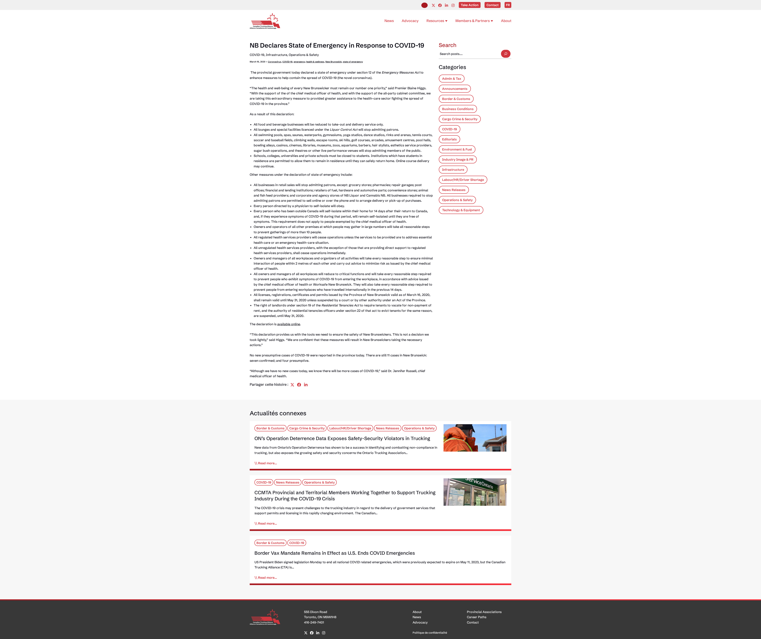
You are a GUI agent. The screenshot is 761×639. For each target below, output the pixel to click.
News (417, 617)
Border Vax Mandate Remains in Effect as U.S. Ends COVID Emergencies (334, 553)
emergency (299, 61)
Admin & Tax (451, 79)
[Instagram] (453, 5)
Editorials (449, 139)
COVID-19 (257, 55)
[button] (424, 5)
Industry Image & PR (457, 159)
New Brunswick (333, 61)
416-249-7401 (314, 622)
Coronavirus (274, 61)
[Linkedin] (446, 5)
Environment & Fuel (457, 149)
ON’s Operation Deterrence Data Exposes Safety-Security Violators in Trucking (342, 438)
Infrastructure (276, 55)
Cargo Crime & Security (459, 119)
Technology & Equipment (461, 210)
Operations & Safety (304, 55)
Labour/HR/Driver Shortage (463, 180)
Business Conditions (458, 109)
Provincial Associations (484, 612)
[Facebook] (440, 5)
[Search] (506, 54)
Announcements (454, 89)
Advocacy (420, 622)
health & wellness (315, 61)
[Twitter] (433, 5)
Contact (473, 622)
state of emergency (353, 61)
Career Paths (476, 617)
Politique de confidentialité (430, 632)
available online (288, 324)
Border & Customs (456, 99)
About (417, 612)
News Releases (454, 190)
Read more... (267, 463)
